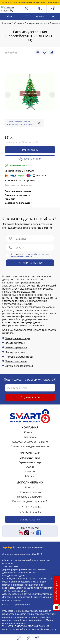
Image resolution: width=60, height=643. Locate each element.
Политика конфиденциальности (30, 446)
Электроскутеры (15, 343)
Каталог (40, 16)
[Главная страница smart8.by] (9, 9)
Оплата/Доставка (30, 457)
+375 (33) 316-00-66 (30, 507)
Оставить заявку (30, 263)
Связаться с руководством (16, 604)
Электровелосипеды (17, 338)
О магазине (30, 437)
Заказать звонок (30, 519)
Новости (30, 471)
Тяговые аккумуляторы (19, 356)
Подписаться (30, 397)
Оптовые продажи (30, 492)
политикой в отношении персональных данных (30, 255)
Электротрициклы (16, 347)
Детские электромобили (19, 365)
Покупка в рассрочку (29, 496)
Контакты (29, 432)
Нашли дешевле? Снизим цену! (21, 142)
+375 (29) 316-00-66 (30, 511)
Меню (10, 16)
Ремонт (29, 487)
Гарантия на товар (30, 462)
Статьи (30, 466)
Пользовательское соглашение (29, 441)
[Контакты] (40, 9)
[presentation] (8, 95)
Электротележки (15, 352)
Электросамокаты (16, 361)
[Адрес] (26, 9)
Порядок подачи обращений (29, 501)
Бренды (29, 476)
